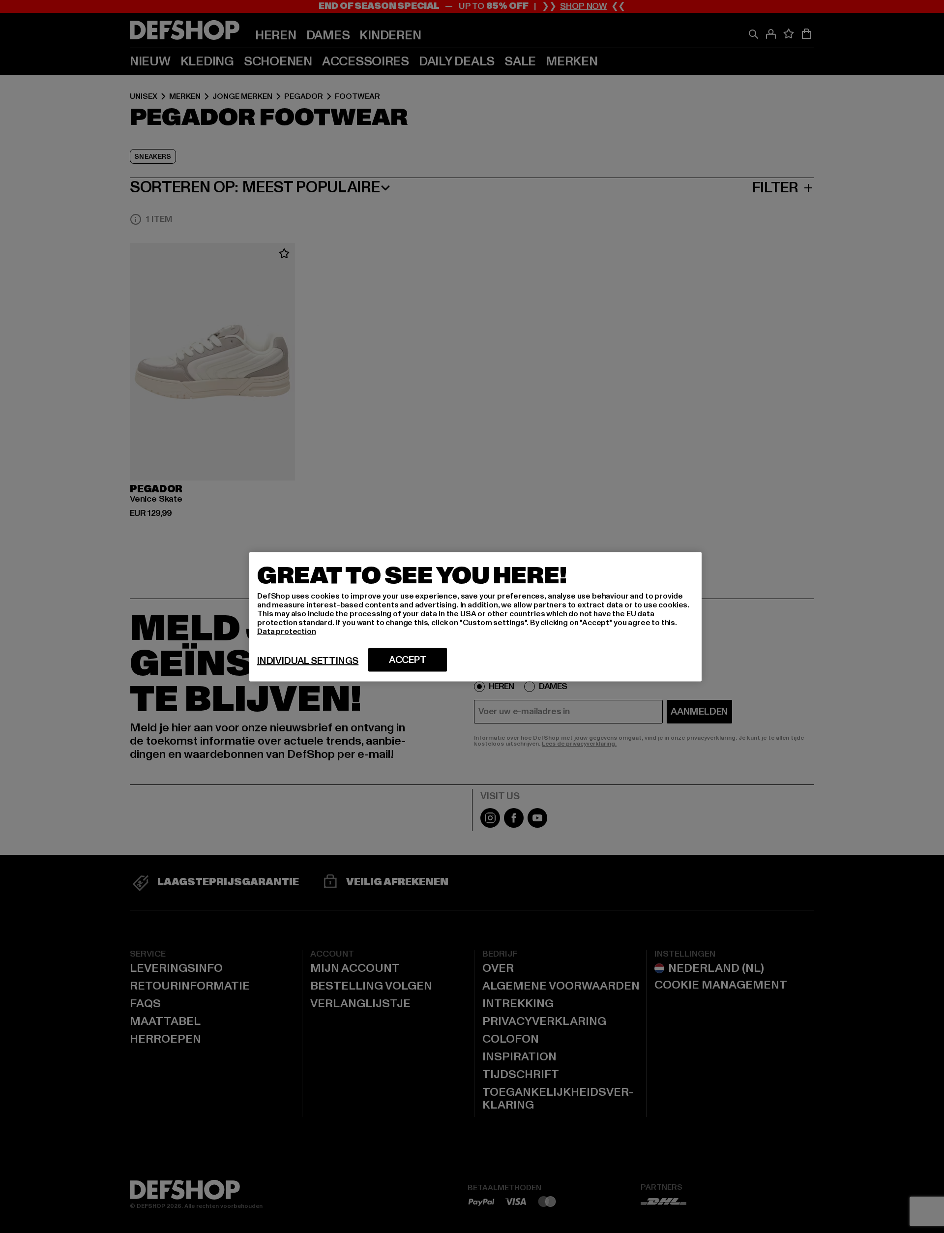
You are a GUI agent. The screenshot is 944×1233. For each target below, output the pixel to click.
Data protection (286, 631)
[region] (475, 616)
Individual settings (307, 660)
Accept (408, 659)
